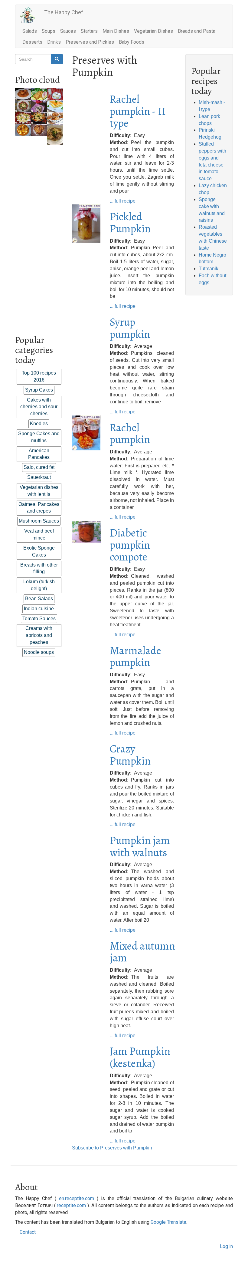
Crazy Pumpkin (130, 754)
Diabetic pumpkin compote (130, 544)
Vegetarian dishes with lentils (39, 491)
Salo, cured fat (39, 467)
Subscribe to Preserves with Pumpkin (112, 1147)
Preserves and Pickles (90, 42)
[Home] (30, 15)
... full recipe (122, 201)
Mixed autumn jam (142, 951)
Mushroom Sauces (39, 520)
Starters (89, 31)
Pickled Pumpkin (130, 222)
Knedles (39, 423)
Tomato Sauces (39, 618)
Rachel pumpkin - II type (138, 111)
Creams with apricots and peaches (38, 635)
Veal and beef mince (39, 534)
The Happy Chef (63, 12)
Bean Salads (39, 598)
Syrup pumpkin (130, 328)
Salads (29, 31)
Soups (48, 31)
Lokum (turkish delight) (39, 585)
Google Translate (168, 1222)
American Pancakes (39, 454)
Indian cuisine (39, 608)
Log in (226, 1246)
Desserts (32, 42)
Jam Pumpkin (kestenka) (140, 1057)
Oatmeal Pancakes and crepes (38, 508)
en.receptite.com (76, 1198)
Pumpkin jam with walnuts (140, 846)
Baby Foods (131, 42)
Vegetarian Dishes (153, 31)
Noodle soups (39, 652)
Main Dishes (116, 31)
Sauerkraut (39, 477)
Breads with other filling (39, 568)
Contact (28, 1232)
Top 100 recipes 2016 (39, 376)
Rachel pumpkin (130, 433)
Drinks (54, 42)
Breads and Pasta (196, 31)
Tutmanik (208, 268)
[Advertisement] (39, 236)
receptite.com (71, 1205)
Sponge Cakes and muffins (39, 437)
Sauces (68, 31)
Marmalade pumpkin (135, 656)
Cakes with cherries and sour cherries (38, 406)
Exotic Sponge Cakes (39, 551)
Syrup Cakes (39, 389)
